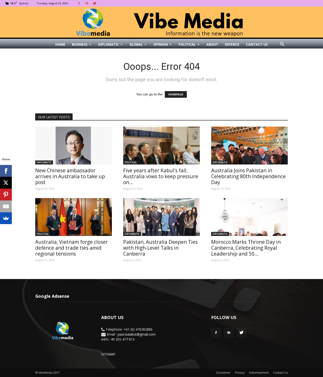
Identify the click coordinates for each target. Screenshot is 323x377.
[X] (6, 183)
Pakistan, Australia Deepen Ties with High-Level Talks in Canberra (160, 248)
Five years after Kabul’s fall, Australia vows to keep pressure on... (160, 176)
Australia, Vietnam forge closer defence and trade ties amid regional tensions (71, 248)
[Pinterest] (6, 194)
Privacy (239, 373)
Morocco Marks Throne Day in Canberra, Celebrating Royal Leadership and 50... (246, 248)
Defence (232, 44)
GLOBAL (136, 44)
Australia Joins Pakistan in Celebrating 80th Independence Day (248, 176)
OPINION (160, 44)
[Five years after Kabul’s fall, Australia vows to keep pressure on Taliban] (161, 145)
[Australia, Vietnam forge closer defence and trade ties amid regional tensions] (73, 217)
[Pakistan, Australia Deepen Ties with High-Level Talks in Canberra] (161, 217)
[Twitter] (94, 3)
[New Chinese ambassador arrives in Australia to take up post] (73, 145)
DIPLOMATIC (108, 44)
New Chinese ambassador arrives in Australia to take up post (70, 176)
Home (60, 44)
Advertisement (259, 373)
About (212, 44)
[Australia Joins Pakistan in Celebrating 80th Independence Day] (249, 145)
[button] (282, 44)
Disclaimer (223, 373)
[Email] (6, 206)
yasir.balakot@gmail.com (137, 334)
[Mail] (86, 3)
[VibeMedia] (161, 22)
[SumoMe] (6, 218)
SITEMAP (108, 354)
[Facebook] (79, 3)
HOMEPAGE (175, 94)
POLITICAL (187, 44)
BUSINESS (79, 44)
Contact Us (257, 44)
